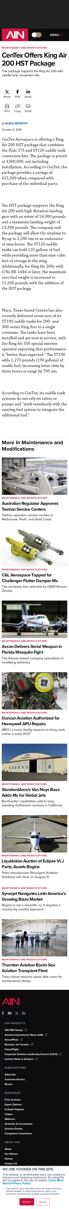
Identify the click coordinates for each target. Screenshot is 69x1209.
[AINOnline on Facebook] (3, 1013)
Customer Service (15, 1079)
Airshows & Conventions (19, 1123)
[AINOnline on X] (17, 1013)
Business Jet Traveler (17, 1044)
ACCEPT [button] (26, 1201)
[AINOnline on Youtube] (10, 1013)
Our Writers (11, 1153)
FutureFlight (12, 1049)
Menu (54, 35)
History (9, 1158)
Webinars (10, 1119)
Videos (9, 1114)
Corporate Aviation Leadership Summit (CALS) (31, 1054)
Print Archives (13, 1099)
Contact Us (11, 1163)
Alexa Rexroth (16, 123)
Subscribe (10, 1074)
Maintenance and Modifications (24, 47)
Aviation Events (13, 1128)
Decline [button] (43, 1201)
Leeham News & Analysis (19, 1059)
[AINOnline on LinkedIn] (23, 1013)
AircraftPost (11, 1039)
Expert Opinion (13, 1104)
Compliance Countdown (18, 1133)
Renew (8, 1084)
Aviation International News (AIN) (24, 1034)
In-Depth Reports (14, 1109)
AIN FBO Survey (14, 1030)
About (8, 1149)
